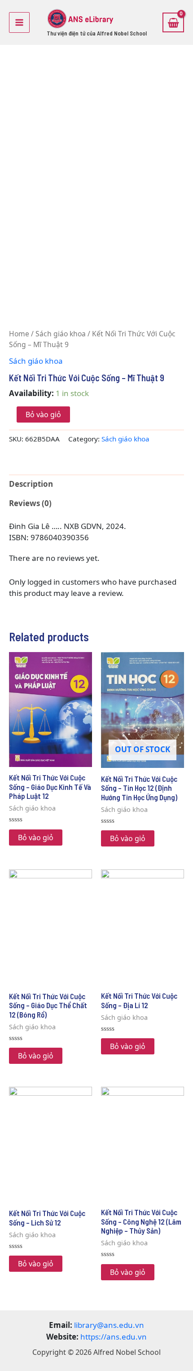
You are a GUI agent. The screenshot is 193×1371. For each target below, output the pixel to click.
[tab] (96, 484)
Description (31, 484)
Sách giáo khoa (60, 334)
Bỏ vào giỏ (43, 414)
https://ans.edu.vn (113, 1336)
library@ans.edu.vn (109, 1325)
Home (19, 334)
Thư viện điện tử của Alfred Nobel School (97, 33)
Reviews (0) (30, 503)
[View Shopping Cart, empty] (173, 22)
